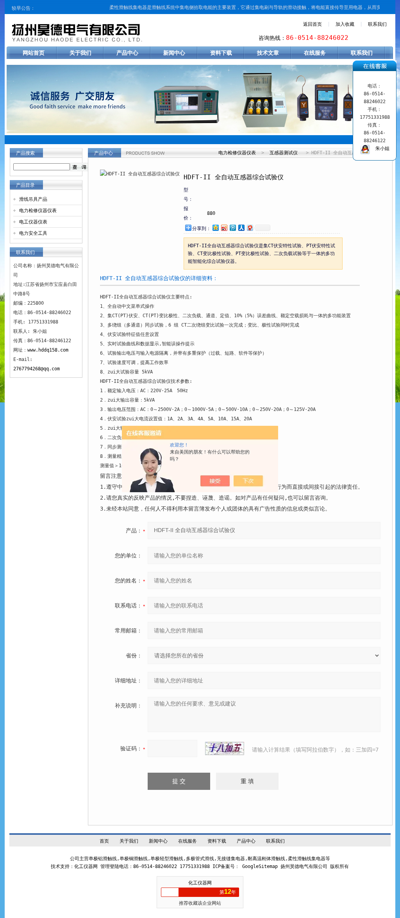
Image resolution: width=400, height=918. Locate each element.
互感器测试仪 (284, 152)
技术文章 (268, 53)
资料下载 (221, 53)
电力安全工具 (33, 233)
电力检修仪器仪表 (38, 210)
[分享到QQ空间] (215, 227)
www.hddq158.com (47, 350)
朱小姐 (379, 148)
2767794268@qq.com (36, 368)
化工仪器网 (200, 883)
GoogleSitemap (260, 866)
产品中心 (127, 53)
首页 (104, 841)
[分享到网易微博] (249, 227)
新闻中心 (174, 53)
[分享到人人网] (241, 227)
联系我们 (377, 24)
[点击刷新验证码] (224, 748)
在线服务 (315, 53)
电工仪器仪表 (33, 222)
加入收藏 (345, 24)
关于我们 (80, 53)
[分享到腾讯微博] (232, 227)
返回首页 (312, 24)
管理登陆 (109, 866)
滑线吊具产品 (33, 199)
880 (211, 213)
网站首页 (34, 53)
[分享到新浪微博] (224, 227)
